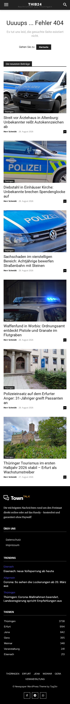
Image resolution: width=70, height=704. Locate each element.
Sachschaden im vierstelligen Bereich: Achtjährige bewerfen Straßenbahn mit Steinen (29, 261)
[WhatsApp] (43, 695)
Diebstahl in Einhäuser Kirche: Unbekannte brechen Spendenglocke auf (34, 191)
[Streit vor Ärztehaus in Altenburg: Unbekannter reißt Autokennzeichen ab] (35, 92)
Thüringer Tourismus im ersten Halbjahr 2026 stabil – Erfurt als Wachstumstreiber (30, 467)
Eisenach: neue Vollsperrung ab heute (29, 571)
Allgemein (9, 577)
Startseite (43, 47)
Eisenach (9, 566)
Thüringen (9, 111)
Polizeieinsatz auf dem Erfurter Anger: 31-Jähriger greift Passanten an (33, 398)
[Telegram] (35, 695)
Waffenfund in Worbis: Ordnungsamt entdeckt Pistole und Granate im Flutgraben (34, 330)
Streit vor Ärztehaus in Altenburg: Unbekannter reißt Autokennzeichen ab (34, 122)
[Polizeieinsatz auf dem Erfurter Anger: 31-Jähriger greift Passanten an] (35, 369)
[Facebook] (27, 695)
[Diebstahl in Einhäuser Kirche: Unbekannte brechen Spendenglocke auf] (35, 162)
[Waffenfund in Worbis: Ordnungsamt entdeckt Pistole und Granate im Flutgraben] (35, 301)
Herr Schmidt (10, 131)
